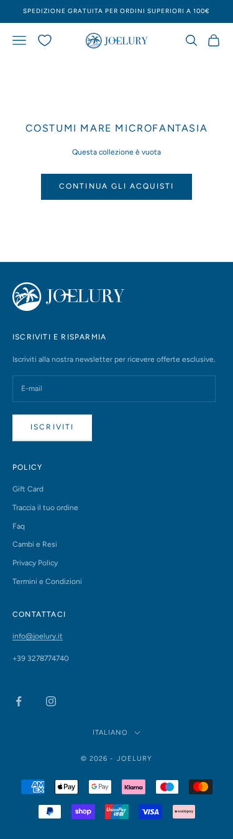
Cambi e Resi (34, 544)
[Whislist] (45, 40)
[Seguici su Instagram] (51, 701)
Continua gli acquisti (116, 186)
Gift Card (27, 489)
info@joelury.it (37, 636)
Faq (18, 526)
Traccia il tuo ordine (45, 507)
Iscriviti (52, 427)
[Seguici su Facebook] (18, 701)
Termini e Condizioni (47, 581)
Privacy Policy (35, 563)
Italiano (111, 733)
